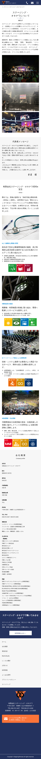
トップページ (5, 7)
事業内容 (5, 651)
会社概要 (5, 646)
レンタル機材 (6, 661)
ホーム (4, 642)
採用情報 (5, 670)
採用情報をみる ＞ (20, 633)
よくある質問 (6, 675)
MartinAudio (6, 656)
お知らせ (5, 665)
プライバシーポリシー (9, 679)
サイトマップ (6, 684)
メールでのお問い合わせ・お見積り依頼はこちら (18, 719)
